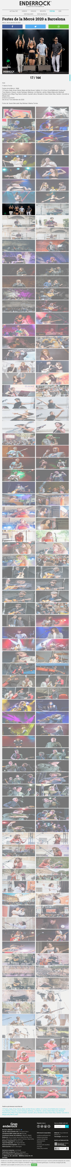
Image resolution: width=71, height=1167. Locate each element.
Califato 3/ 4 (39, 1109)
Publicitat (39, 1143)
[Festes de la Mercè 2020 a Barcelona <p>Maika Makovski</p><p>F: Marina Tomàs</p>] (52, 706)
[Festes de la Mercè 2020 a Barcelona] (52, 271)
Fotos (52, 11)
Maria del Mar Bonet (28, 1109)
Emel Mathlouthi (53, 1109)
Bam (16, 1114)
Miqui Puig (14, 1113)
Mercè (12, 1114)
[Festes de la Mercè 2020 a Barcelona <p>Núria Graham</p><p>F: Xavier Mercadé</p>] (18, 840)
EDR (60, 11)
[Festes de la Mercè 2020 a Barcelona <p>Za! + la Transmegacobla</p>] (52, 1045)
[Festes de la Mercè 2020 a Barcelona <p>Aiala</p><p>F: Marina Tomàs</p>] (18, 162)
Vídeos (24, 11)
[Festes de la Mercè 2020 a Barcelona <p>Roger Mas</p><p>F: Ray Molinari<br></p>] (18, 961)
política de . (25, 1164)
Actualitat (14, 11)
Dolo (45, 1109)
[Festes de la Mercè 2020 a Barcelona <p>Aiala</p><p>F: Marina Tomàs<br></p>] (52, 150)
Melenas (30, 1111)
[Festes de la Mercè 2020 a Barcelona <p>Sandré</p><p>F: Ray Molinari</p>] (52, 997)
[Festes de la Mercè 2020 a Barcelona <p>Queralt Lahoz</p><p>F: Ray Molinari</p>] (52, 888)
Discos (33, 11)
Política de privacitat (42, 1148)
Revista (43, 11)
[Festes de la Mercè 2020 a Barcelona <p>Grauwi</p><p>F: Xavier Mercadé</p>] (18, 501)
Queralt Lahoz (32, 1113)
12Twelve (5, 1109)
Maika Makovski (52, 1111)
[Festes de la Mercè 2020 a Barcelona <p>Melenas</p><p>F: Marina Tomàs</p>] (18, 634)
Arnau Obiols (17, 1109)
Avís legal (39, 1146)
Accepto (34, 1164)
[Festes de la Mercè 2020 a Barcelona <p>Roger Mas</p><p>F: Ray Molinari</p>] (52, 961)
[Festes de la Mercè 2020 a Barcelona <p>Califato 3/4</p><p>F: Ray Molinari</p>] (52, 319)
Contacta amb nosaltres (43, 1144)
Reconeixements (41, 1141)
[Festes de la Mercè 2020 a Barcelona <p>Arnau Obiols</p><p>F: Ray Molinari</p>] (18, 223)
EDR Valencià (42, 14)
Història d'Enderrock (42, 1139)
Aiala (10, 1109)
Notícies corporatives (42, 1137)
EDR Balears (28, 14)
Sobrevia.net (64, 1136)
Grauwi (13, 1111)
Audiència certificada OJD (44, 1135)
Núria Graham (22, 1113)
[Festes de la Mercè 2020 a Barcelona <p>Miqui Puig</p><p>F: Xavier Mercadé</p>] (18, 755)
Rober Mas (52, 1113)
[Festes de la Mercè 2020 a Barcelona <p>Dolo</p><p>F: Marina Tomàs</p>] (52, 344)
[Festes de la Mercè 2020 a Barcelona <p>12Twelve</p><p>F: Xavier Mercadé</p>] (52, 114)
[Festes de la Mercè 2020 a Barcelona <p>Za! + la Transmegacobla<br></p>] (18, 1045)
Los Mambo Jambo (40, 1111)
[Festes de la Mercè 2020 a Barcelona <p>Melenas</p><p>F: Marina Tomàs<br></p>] (52, 622)
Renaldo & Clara (43, 1113)
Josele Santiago (21, 1111)
